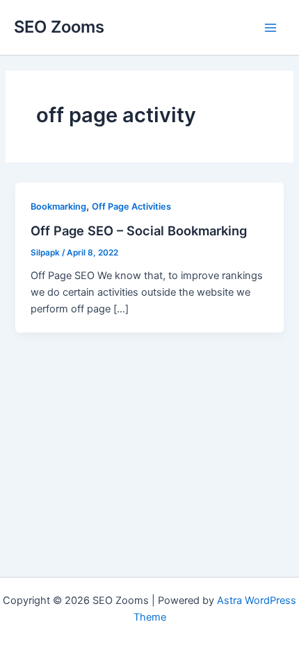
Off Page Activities (131, 206)
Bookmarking (58, 206)
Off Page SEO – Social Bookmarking (139, 230)
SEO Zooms (59, 27)
